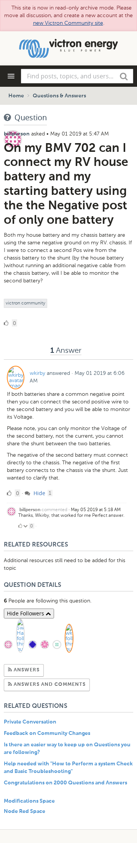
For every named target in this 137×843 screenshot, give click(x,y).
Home (16, 96)
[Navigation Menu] (11, 76)
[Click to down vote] (26, 526)
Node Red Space (24, 811)
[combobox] (77, 76)
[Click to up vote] (20, 526)
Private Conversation (30, 722)
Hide (38, 493)
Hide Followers (26, 613)
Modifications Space (29, 801)
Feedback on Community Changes (47, 733)
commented (54, 509)
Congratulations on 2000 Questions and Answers (65, 783)
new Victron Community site (68, 23)
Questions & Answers (59, 96)
